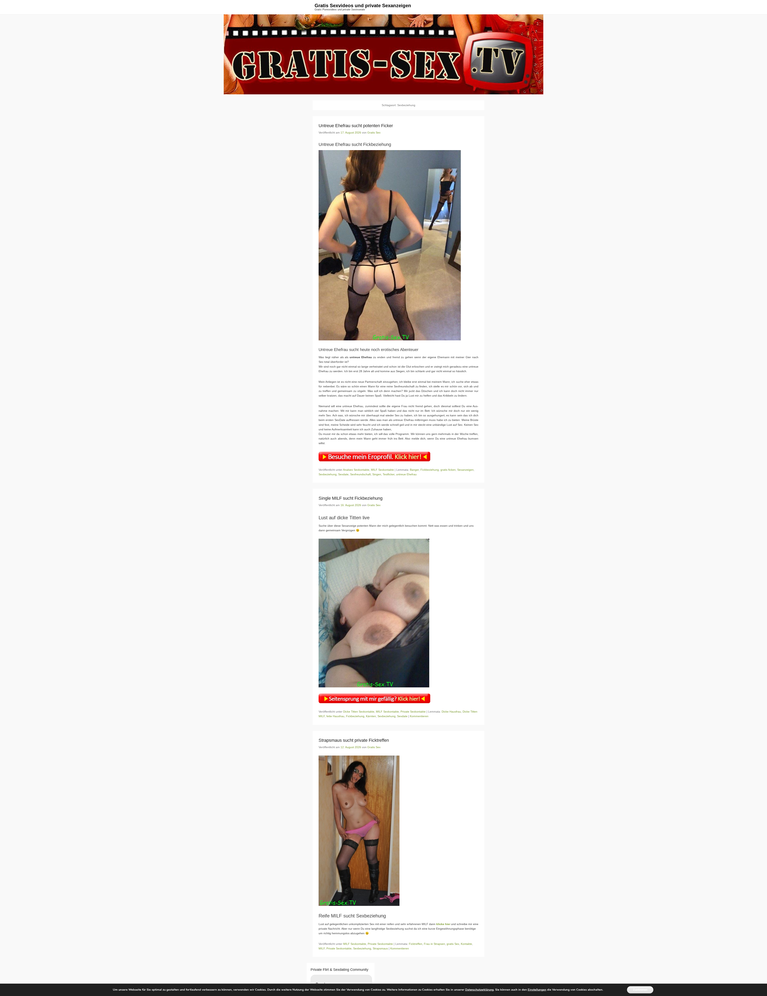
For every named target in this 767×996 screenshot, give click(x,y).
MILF (322, 948)
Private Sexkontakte (413, 711)
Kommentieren (419, 716)
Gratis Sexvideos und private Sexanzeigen (363, 5)
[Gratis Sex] (383, 54)
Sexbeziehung (328, 474)
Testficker (388, 474)
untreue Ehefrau (406, 474)
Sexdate (343, 474)
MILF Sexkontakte (382, 469)
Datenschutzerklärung (479, 990)
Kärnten (371, 716)
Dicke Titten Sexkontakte (358, 711)
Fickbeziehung (429, 469)
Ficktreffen (415, 943)
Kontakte (466, 943)
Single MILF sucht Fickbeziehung (351, 498)
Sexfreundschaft (360, 474)
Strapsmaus (380, 948)
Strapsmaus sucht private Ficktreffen (354, 740)
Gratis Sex (374, 132)
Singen (376, 474)
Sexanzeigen (465, 469)
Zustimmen (640, 990)
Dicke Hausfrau (451, 711)
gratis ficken (448, 469)
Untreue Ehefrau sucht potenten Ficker (356, 125)
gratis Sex (453, 943)
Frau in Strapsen (434, 943)
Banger (414, 469)
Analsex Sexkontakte (356, 469)
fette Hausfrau (335, 716)
